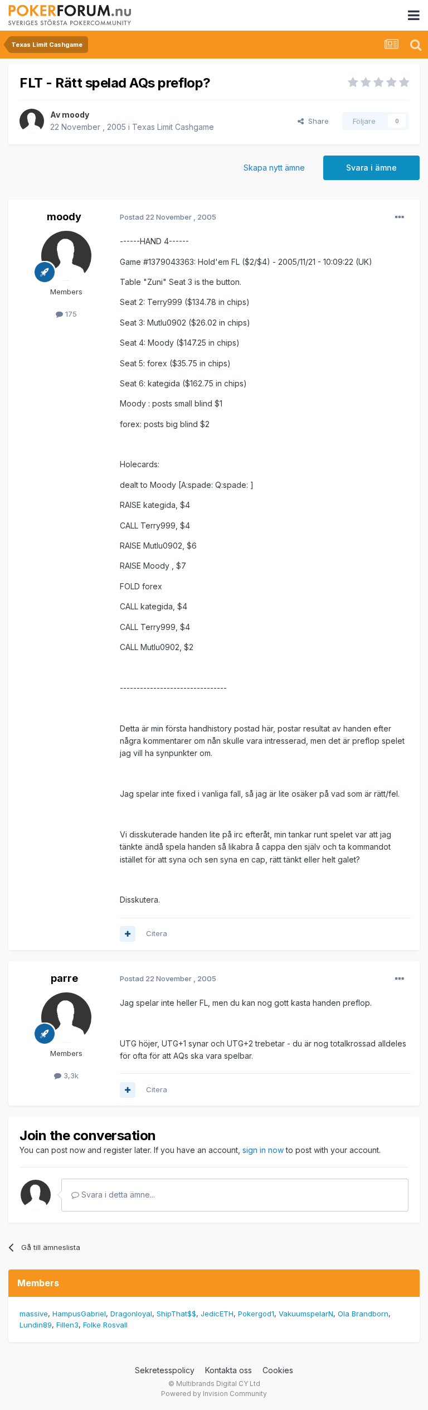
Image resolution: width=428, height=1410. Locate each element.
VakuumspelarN (306, 1313)
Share (316, 121)
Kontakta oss (228, 1370)
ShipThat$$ (176, 1313)
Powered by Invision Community (214, 1393)
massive (34, 1313)
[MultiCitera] (127, 934)
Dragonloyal (131, 1313)
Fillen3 (67, 1324)
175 (70, 313)
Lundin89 (36, 1324)
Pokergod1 (256, 1313)
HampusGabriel (79, 1313)
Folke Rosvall (105, 1324)
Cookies (277, 1370)
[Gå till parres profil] (66, 1017)
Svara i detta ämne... (117, 1194)
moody (75, 114)
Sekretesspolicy (164, 1370)
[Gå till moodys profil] (32, 121)
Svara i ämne (371, 167)
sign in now (263, 1150)
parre (64, 978)
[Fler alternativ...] (399, 217)
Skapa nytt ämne (274, 167)
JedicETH (217, 1313)
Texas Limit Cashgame (173, 127)
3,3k (70, 1075)
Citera (156, 933)
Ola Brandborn (363, 1313)
